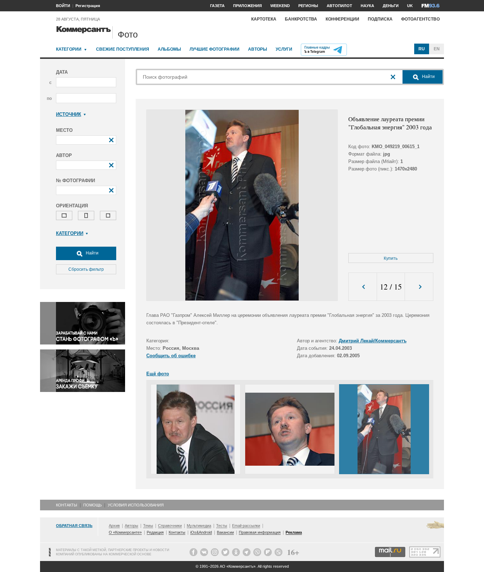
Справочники (170, 525)
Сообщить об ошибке (171, 355)
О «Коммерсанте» (125, 532)
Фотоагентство (420, 19)
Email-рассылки (246, 525)
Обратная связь (74, 525)
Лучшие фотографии (215, 49)
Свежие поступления (122, 49)
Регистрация (87, 6)
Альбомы (169, 49)
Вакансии (225, 532)
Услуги (284, 49)
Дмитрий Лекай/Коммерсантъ (372, 340)
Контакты (66, 505)
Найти (92, 253)
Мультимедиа (199, 525)
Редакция (155, 532)
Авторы (257, 49)
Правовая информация (260, 532)
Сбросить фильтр (86, 269)
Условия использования (136, 505)
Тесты (221, 525)
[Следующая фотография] (419, 287)
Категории (68, 49)
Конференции (342, 19)
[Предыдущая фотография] (363, 287)
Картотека (263, 19)
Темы (148, 525)
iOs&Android (201, 532)
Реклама (294, 532)
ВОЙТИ (63, 6)
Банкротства (301, 19)
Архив (114, 525)
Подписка (380, 19)
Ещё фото (157, 373)
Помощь (92, 505)
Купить (391, 258)
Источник (68, 114)
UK (410, 6)
